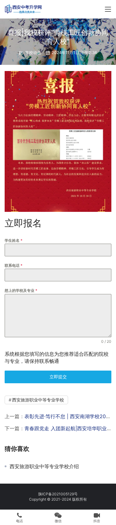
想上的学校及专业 (21, 290)
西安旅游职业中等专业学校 (38, 399)
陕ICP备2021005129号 (58, 494)
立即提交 (58, 376)
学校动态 (33, 52)
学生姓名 (14, 240)
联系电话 (14, 265)
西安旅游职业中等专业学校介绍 (44, 466)
